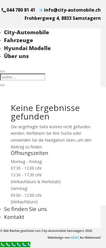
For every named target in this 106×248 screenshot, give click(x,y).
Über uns (16, 55)
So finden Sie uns (25, 208)
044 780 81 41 (21, 10)
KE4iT (75, 238)
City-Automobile (26, 32)
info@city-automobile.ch (72, 10)
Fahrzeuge (18, 40)
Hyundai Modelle (27, 48)
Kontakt (14, 216)
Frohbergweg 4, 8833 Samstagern (63, 18)
